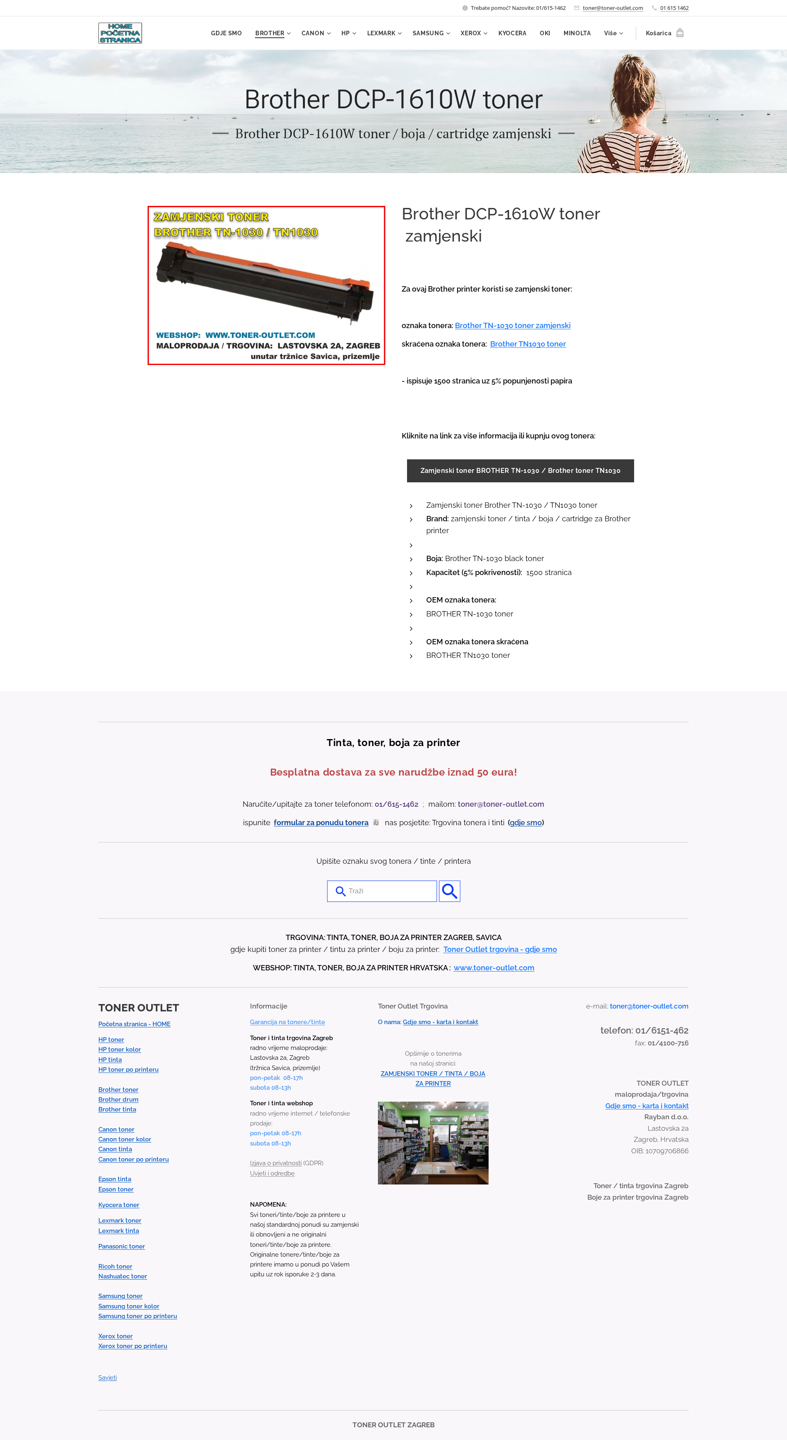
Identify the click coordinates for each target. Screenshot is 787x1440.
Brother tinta (117, 1109)
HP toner (111, 1039)
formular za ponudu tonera (321, 822)
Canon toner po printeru (133, 1159)
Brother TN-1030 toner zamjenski (513, 325)
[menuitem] (229, 33)
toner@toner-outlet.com (613, 7)
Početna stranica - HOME (134, 1024)
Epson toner (116, 1189)
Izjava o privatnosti (276, 1163)
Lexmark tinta (118, 1231)
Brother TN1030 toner (528, 344)
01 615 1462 (674, 7)
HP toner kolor (119, 1049)
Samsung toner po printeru (137, 1316)
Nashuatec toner (122, 1276)
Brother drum (118, 1099)
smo (534, 822)
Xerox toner (115, 1336)
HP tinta (110, 1059)
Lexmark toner (119, 1220)
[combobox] (382, 891)
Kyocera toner (118, 1205)
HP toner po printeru (128, 1069)
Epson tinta (114, 1179)
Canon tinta (115, 1149)
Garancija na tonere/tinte (287, 1022)
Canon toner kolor (124, 1139)
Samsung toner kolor (128, 1306)
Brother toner (118, 1089)
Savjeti (107, 1377)
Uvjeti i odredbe (272, 1173)
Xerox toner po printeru (132, 1346)
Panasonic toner (121, 1246)
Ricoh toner (115, 1266)
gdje (518, 822)
